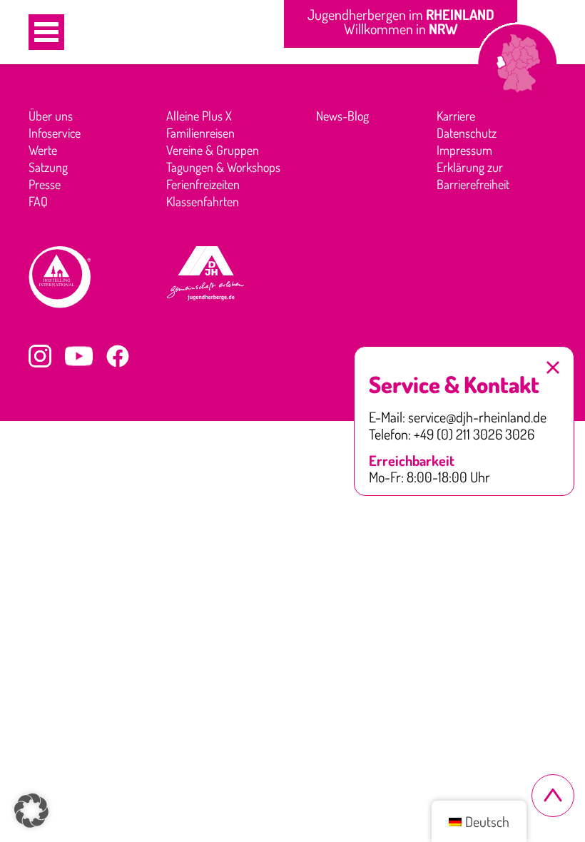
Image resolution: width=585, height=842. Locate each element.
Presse (45, 184)
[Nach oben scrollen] (552, 795)
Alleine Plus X (199, 115)
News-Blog (342, 115)
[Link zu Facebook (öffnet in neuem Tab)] (117, 356)
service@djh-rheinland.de (477, 417)
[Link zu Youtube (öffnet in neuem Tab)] (79, 356)
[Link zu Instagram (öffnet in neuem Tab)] (40, 356)
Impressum (464, 150)
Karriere (456, 115)
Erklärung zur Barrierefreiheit (473, 175)
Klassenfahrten (202, 201)
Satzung (48, 167)
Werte (43, 150)
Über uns (51, 115)
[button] (46, 32)
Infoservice (55, 133)
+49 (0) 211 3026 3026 (474, 434)
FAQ (38, 201)
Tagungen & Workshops (223, 167)
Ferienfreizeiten (203, 184)
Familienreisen (200, 133)
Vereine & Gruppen (212, 150)
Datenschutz (467, 133)
